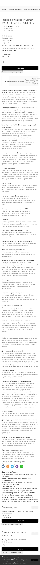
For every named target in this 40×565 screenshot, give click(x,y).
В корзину (20, 68)
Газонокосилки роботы (30, 9)
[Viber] (16, 466)
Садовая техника (15, 9)
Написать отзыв (7, 38)
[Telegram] (12, 466)
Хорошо (34, 560)
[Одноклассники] (7, 466)
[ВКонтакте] (3, 466)
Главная (4, 9)
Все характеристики (9, 50)
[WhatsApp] (21, 466)
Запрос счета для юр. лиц (11, 72)
